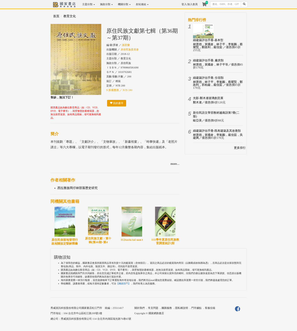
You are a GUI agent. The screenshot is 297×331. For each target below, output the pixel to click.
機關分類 (123, 4)
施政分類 (105, 4)
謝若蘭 (126, 45)
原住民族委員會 (130, 49)
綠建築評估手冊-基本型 (208, 40)
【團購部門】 (123, 283)
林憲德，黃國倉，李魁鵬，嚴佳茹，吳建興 (218, 136)
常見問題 (153, 308)
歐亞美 (197, 120)
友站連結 (141, 4)
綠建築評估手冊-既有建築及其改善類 (217, 130)
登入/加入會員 (190, 4)
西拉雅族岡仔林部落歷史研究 (77, 188)
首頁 (56, 16)
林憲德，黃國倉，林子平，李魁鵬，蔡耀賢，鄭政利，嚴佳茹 (218, 46)
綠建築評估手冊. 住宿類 (208, 77)
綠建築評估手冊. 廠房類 (208, 60)
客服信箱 (210, 308)
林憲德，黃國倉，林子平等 (210, 64)
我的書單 (117, 103)
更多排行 (240, 147)
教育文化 (69, 16)
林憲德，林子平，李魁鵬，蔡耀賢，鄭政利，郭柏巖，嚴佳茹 (218, 83)
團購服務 (167, 308)
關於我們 (139, 308)
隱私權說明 (181, 308)
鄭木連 (197, 102)
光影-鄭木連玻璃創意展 (208, 98)
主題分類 (87, 4)
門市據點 (196, 308)
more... (174, 163)
